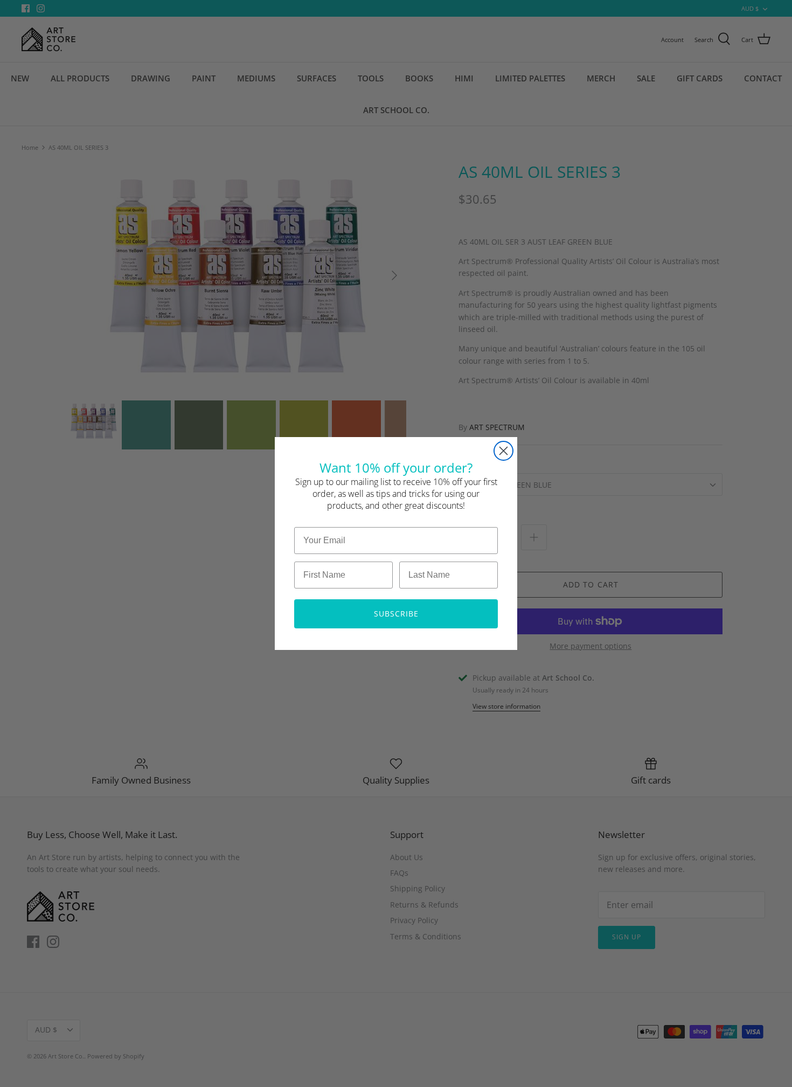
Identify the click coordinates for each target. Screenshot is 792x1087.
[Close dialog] (503, 450)
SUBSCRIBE (396, 613)
